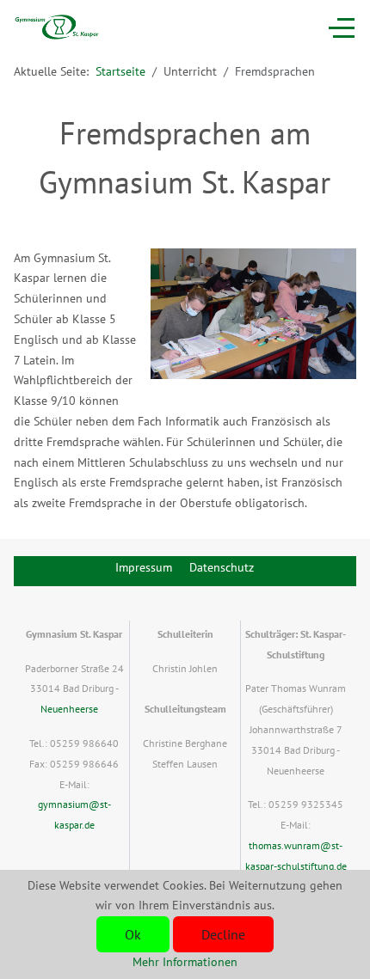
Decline (223, 934)
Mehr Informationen (185, 962)
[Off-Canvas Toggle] (342, 27)
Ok (133, 934)
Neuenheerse (69, 708)
